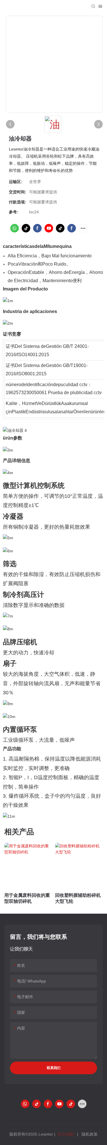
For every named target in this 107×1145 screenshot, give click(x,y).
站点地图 (65, 1134)
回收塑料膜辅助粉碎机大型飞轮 (78, 898)
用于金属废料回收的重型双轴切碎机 (27, 898)
